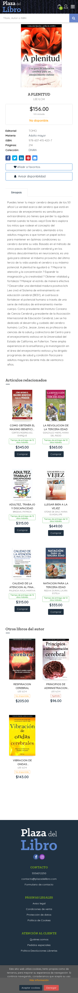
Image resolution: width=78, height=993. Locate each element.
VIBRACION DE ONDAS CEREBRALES (22, 762)
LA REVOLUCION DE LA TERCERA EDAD (56, 427)
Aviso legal (39, 903)
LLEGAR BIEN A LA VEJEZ (55, 506)
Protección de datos (39, 914)
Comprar (22, 454)
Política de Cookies (39, 920)
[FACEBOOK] (36, 857)
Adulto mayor (37, 135)
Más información (39, 980)
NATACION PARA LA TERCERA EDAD (55, 585)
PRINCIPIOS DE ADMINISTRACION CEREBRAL (55, 686)
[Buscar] (73, 18)
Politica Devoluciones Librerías (39, 950)
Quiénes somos (39, 939)
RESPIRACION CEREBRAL (22, 686)
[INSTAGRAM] (42, 857)
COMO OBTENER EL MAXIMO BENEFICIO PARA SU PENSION (22, 427)
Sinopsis (16, 192)
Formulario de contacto (39, 884)
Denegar (51, 987)
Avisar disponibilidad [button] (31, 176)
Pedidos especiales (39, 945)
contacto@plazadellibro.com (39, 879)
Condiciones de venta (39, 909)
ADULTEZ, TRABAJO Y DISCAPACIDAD (22, 506)
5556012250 (39, 873)
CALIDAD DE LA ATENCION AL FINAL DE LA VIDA (22, 585)
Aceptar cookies (31, 987)
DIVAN (32, 150)
